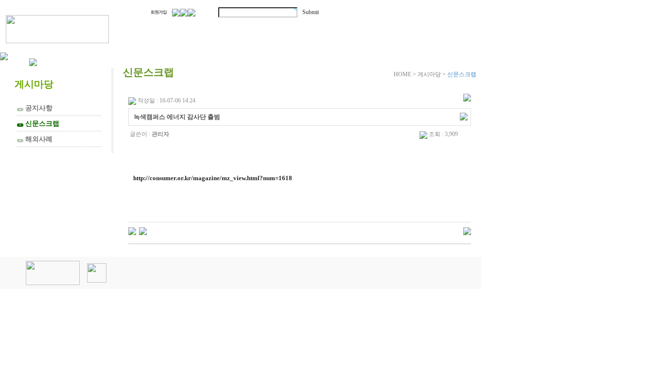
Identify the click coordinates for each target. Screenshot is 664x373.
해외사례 (35, 139)
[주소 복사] (464, 116)
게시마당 (426, 28)
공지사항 (35, 108)
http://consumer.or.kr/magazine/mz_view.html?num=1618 (212, 178)
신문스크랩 (39, 123)
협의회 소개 (176, 28)
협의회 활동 (267, 28)
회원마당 (349, 28)
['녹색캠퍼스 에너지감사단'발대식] (132, 230)
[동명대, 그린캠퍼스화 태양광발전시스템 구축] (143, 230)
